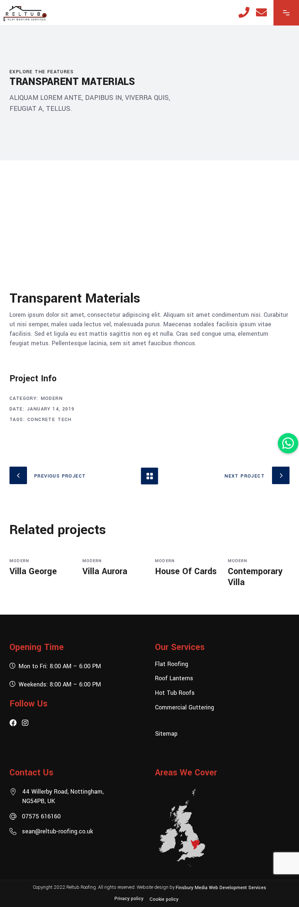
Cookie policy (164, 899)
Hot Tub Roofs (175, 693)
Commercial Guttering (184, 707)
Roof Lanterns (174, 678)
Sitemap (166, 733)
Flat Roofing (171, 663)
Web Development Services (237, 887)
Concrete (41, 419)
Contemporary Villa (255, 576)
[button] (288, 443)
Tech (65, 419)
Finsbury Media (192, 887)
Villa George (33, 571)
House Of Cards (186, 571)
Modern (52, 398)
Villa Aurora (104, 571)
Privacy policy (128, 898)
